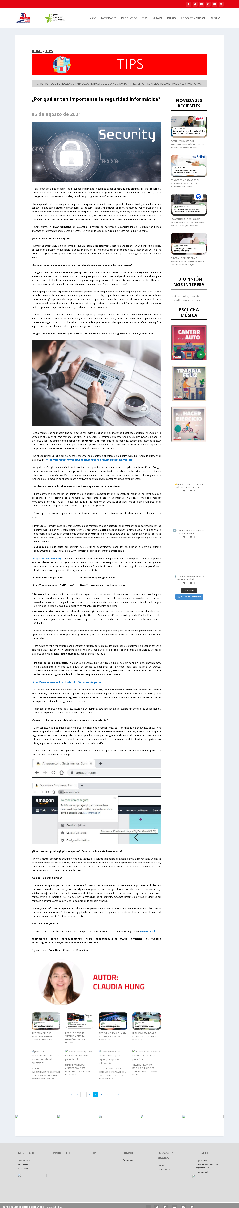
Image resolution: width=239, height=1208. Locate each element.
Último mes (128, 1160)
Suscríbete (23, 1164)
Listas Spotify (163, 1169)
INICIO (92, 18)
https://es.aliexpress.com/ (108, 562)
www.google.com (41, 501)
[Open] (189, 465)
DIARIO (171, 18)
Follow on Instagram (191, 596)
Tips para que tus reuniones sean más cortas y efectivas (43, 1036)
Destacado (23, 1168)
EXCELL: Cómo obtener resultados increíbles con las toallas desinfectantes (188, 144)
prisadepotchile (188, 451)
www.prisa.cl (202, 1171)
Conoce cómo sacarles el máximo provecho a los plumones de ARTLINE (185, 183)
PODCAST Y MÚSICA (193, 18)
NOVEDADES (108, 18)
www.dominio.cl (76, 619)
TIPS (145, 18)
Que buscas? (24, 1160)
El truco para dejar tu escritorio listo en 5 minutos (144, 1036)
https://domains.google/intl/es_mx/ (53, 585)
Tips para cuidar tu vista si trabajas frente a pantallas (113, 1036)
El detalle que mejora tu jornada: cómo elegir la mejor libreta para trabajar (188, 261)
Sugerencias (201, 1160)
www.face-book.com (45, 602)
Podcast (161, 1165)
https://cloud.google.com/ (47, 577)
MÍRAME (157, 18)
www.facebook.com (145, 598)
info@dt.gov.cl (97, 653)
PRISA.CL (215, 18)
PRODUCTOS (129, 18)
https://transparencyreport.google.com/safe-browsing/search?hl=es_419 (89, 459)
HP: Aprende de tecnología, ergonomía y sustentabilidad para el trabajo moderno (187, 222)
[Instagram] (202, 479)
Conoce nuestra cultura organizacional (207, 1166)
